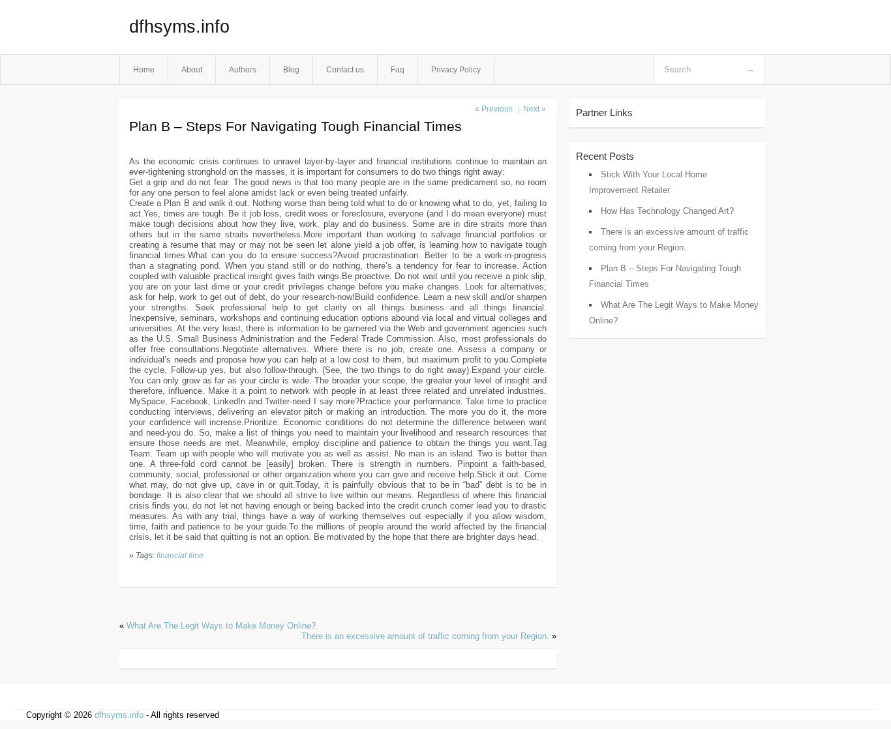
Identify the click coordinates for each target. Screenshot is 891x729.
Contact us (345, 69)
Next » (534, 108)
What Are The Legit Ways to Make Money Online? (221, 626)
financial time (180, 555)
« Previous (494, 108)
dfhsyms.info (179, 27)
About (191, 69)
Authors (242, 69)
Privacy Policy (456, 69)
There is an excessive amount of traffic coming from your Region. (425, 636)
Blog (291, 69)
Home (144, 69)
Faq (397, 69)
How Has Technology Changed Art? (667, 211)
